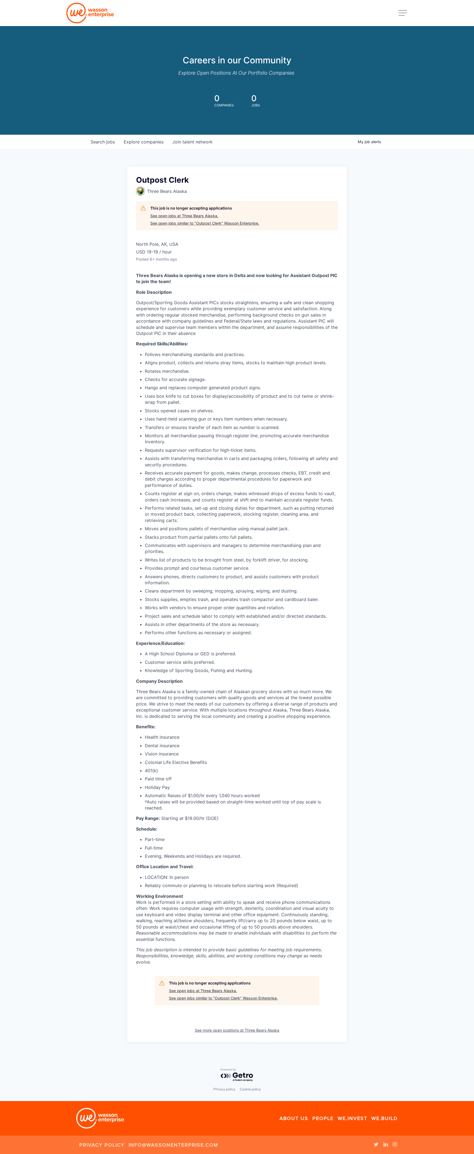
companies (143, 142)
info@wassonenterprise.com (173, 1145)
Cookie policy (250, 1089)
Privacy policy (224, 1089)
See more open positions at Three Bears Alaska (237, 1030)
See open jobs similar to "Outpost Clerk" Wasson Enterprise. (204, 223)
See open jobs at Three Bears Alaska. (184, 215)
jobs (103, 142)
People (323, 1118)
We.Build (384, 1118)
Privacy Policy (102, 1145)
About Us (294, 1118)
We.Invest (352, 1118)
